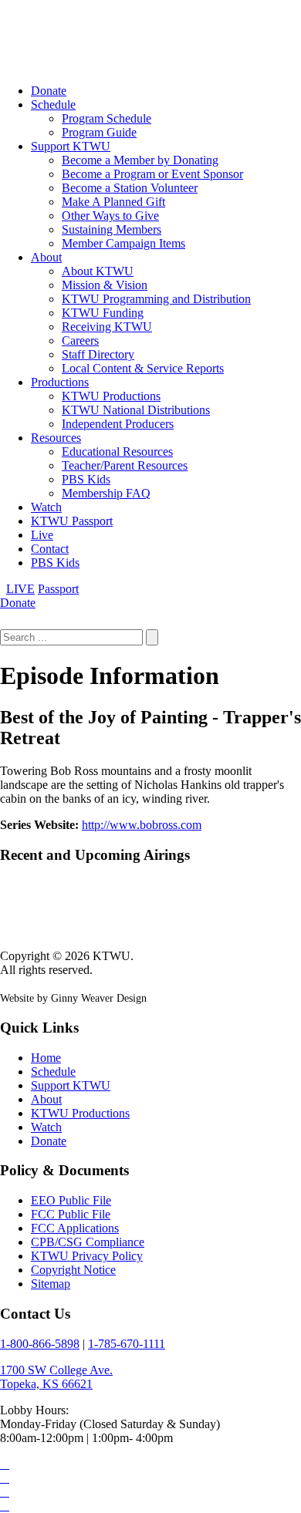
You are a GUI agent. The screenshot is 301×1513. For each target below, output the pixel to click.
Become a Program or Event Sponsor (152, 173)
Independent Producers (118, 423)
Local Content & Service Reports (143, 368)
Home (46, 1057)
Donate (48, 90)
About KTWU (98, 271)
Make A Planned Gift (113, 201)
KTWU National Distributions (136, 409)
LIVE (20, 588)
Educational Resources (117, 451)
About (46, 257)
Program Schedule (106, 118)
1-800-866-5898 (39, 1343)
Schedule (53, 104)
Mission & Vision (104, 284)
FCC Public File (70, 1214)
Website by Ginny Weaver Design (73, 998)
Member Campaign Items (123, 243)
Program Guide (99, 132)
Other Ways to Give (110, 215)
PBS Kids (86, 479)
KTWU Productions (111, 396)
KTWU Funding (103, 312)
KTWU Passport (72, 520)
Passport (58, 588)
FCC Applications (75, 1228)
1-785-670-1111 (126, 1343)
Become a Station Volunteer (130, 187)
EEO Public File (71, 1200)
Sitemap (50, 1283)
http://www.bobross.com (141, 824)
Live (42, 534)
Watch (46, 507)
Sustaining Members (111, 229)
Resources (56, 437)
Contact (50, 548)
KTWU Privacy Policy (87, 1255)
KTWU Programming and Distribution (156, 298)
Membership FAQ (106, 493)
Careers (80, 340)
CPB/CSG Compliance (87, 1241)
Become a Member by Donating (140, 160)
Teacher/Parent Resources (125, 465)
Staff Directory (98, 354)
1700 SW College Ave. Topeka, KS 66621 (56, 1376)
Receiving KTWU (107, 326)
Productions (60, 382)
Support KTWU (70, 146)
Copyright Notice (73, 1269)
